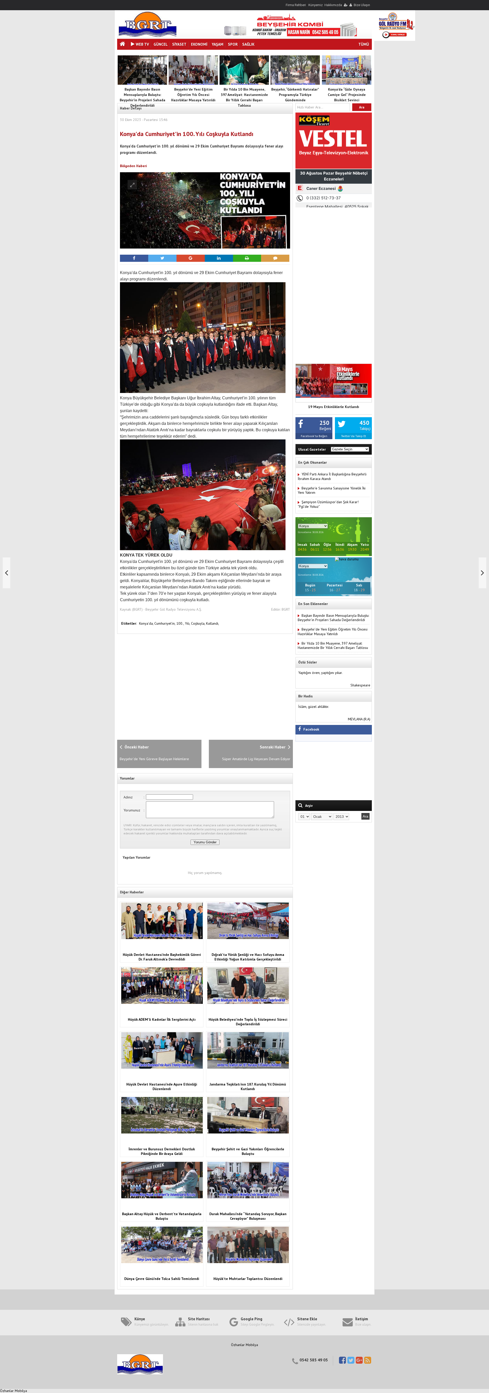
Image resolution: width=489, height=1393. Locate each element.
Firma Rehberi (296, 5)
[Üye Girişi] (345, 5)
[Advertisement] (200, 686)
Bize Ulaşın (362, 5)
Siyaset (179, 44)
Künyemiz (315, 5)
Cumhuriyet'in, (165, 623)
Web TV (142, 44)
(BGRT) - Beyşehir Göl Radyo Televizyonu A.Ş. (167, 609)
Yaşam (217, 44)
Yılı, (188, 623)
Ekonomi (199, 44)
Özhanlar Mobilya (244, 1344)
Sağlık (248, 44)
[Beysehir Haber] (147, 35)
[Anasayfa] (123, 44)
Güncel (161, 44)
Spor (233, 44)
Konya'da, (146, 623)
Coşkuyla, (198, 623)
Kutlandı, (212, 623)
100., (180, 623)
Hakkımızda (333, 5)
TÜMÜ (363, 44)
